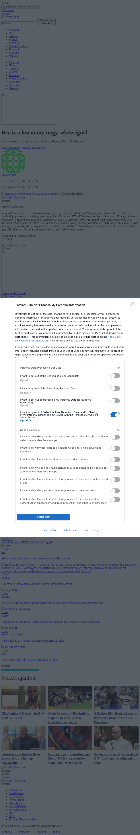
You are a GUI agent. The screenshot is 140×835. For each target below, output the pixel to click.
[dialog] (70, 417)
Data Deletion (49, 530)
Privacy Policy (91, 530)
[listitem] (70, 368)
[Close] (132, 305)
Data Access (70, 530)
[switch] (115, 375)
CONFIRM (43, 517)
